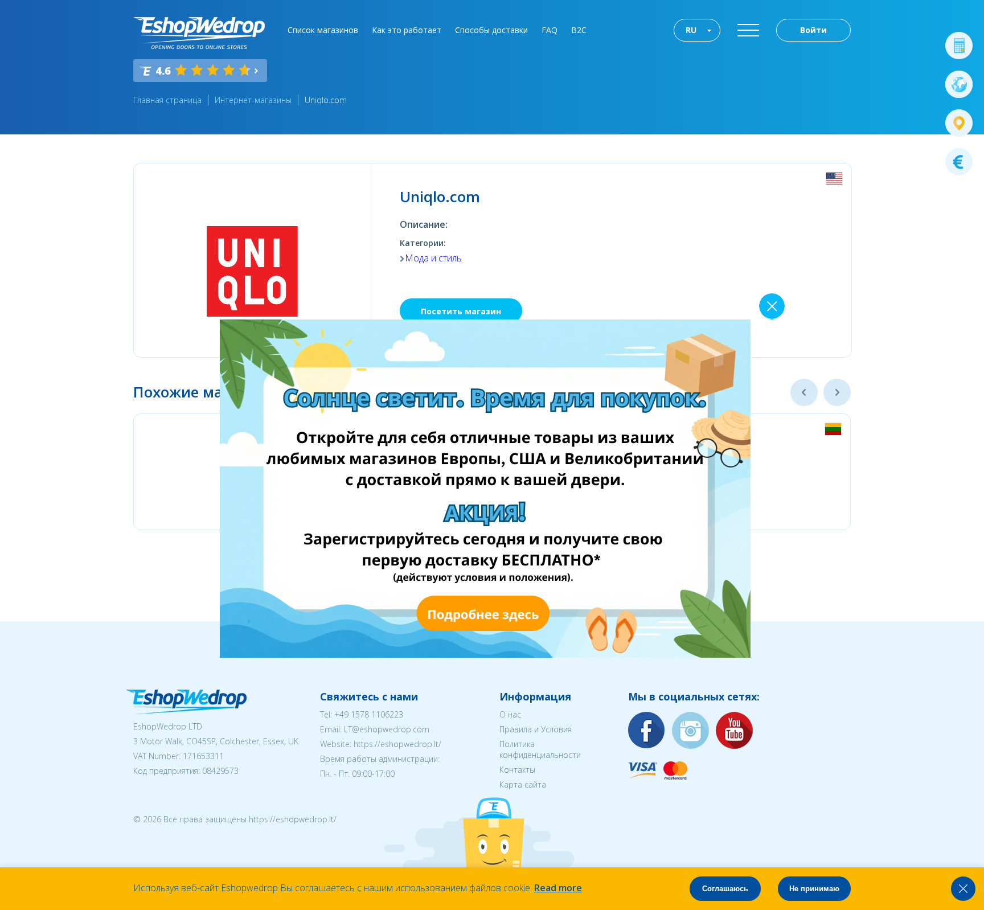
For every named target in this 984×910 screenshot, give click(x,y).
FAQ (549, 29)
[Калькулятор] (959, 45)
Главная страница (167, 100)
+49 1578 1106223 (368, 714)
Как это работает (406, 29)
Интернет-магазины (253, 100)
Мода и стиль (433, 258)
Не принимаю (814, 888)
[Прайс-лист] (959, 161)
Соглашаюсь (725, 888)
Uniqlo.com (326, 100)
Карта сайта (522, 784)
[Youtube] (734, 731)
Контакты (517, 769)
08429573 (220, 770)
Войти (813, 29)
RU (691, 29)
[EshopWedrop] (199, 33)
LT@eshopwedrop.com (386, 729)
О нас (510, 714)
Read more (558, 888)
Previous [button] (804, 392)
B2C (579, 29)
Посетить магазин (461, 311)
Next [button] (837, 392)
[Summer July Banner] (485, 654)
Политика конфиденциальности (540, 749)
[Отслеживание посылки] (959, 123)
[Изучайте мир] (959, 84)
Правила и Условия (535, 729)
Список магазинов (323, 29)
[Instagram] (691, 731)
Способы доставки (491, 29)
